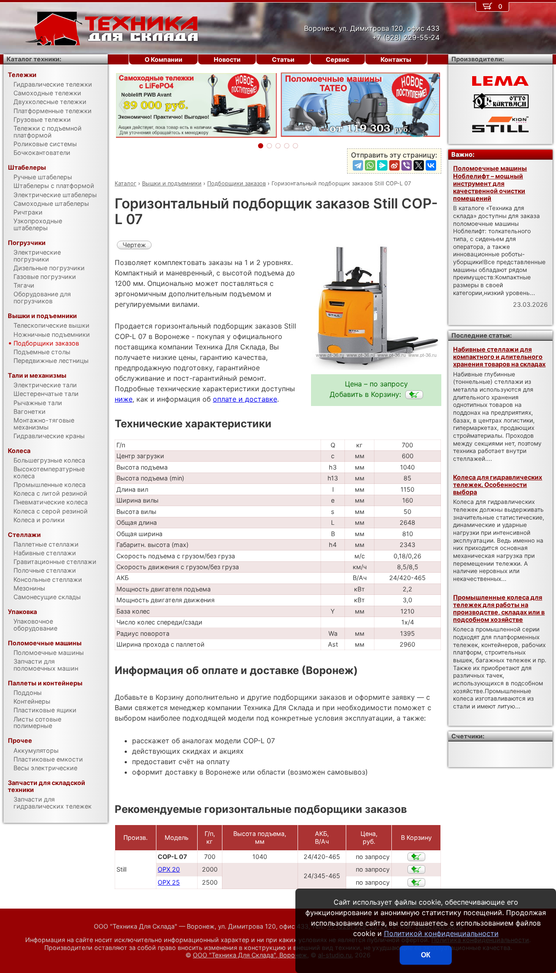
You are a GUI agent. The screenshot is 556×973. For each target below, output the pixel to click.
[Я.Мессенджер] (382, 165)
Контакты (396, 59)
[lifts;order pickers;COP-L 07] (414, 394)
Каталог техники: (34, 59)
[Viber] (406, 165)
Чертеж (134, 244)
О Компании (163, 59)
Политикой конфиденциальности (441, 933)
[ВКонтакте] (431, 165)
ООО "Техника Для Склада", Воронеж (250, 955)
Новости (227, 59)
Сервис (337, 59)
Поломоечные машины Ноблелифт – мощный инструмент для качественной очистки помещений (490, 183)
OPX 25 (169, 882)
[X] (419, 165)
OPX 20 (169, 869)
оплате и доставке (245, 399)
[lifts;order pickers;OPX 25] (416, 882)
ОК (425, 955)
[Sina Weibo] (394, 165)
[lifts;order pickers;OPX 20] (416, 869)
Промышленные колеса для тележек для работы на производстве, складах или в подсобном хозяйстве (499, 609)
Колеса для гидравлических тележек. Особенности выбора (497, 484)
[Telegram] (358, 165)
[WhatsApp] (370, 165)
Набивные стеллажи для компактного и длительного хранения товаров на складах (499, 357)
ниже (123, 399)
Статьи (283, 59)
